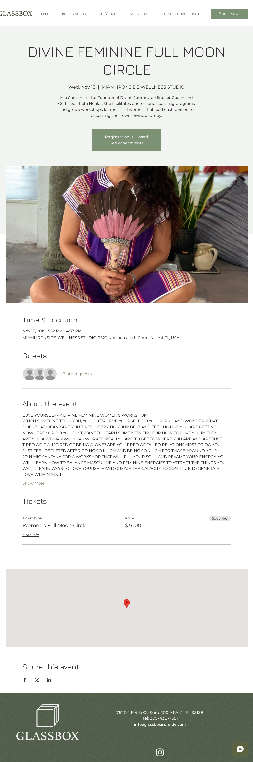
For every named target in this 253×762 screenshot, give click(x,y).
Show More (33, 483)
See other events (127, 143)
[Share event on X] (37, 680)
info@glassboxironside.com (160, 725)
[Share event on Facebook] (24, 680)
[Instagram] (160, 752)
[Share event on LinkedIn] (49, 680)
